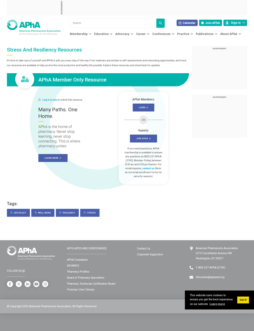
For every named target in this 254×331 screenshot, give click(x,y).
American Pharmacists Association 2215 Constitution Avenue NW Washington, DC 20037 (217, 253)
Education (101, 34)
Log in (46, 99)
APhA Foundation (77, 259)
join (55, 99)
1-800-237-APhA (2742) (210, 267)
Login (143, 107)
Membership (79, 34)
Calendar (189, 23)
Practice (183, 34)
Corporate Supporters (150, 254)
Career (141, 34)
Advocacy (122, 34)
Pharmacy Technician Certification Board (91, 283)
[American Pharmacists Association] (33, 27)
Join (212, 23)
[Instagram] (45, 284)
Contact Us (143, 248)
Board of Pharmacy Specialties (85, 277)
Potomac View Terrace (80, 289)
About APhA (228, 34)
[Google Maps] (191, 248)
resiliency (68, 213)
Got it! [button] (243, 299)
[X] (19, 284)
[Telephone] (191, 267)
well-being (44, 213)
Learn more (52, 158)
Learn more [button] (217, 304)
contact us (148, 168)
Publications (205, 34)
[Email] (191, 277)
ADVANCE (73, 265)
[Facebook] (10, 284)
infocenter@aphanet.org (210, 277)
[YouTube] (36, 284)
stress (91, 213)
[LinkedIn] (28, 284)
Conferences (161, 34)
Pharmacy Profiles (78, 271)
